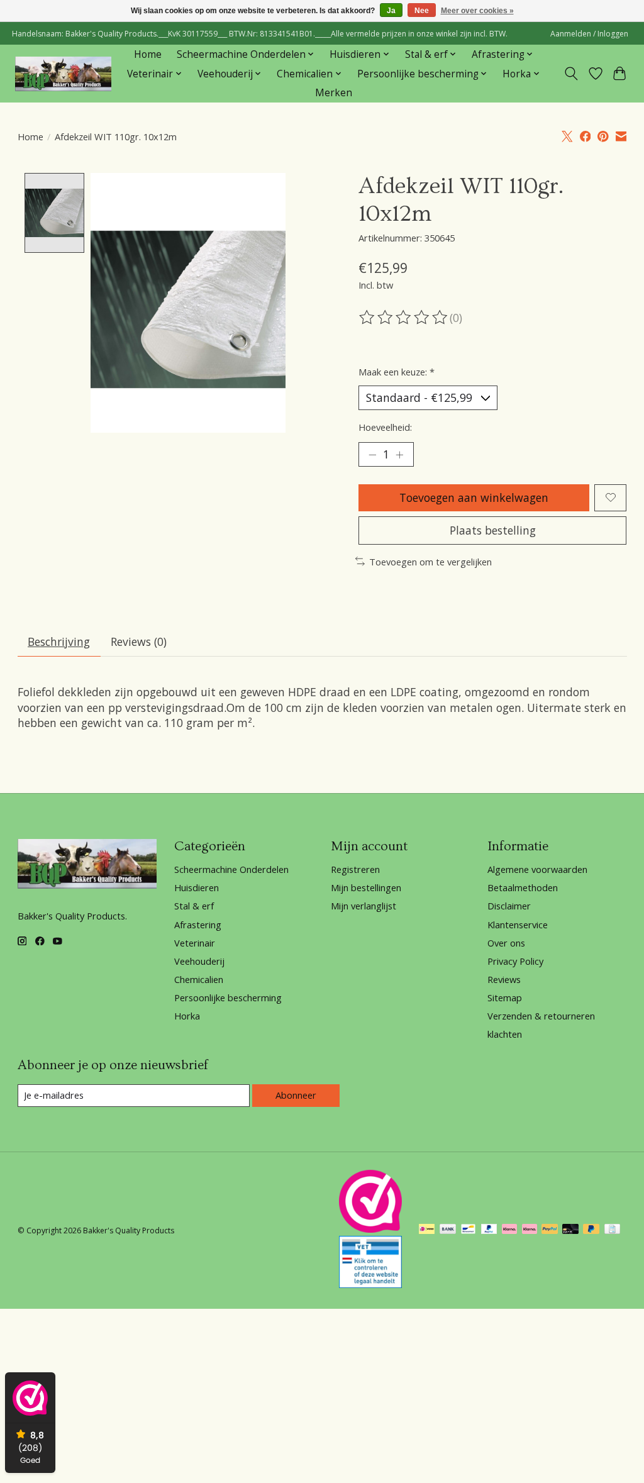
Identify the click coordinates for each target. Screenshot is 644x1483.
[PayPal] (489, 1230)
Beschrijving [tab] (59, 641)
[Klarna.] (529, 1230)
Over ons (506, 942)
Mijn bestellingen (366, 887)
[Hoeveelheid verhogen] (399, 454)
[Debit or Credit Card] (570, 1230)
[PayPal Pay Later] (591, 1230)
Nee (421, 10)
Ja (391, 10)
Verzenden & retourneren (541, 1015)
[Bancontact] (468, 1230)
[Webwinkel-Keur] (370, 1228)
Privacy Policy (515, 961)
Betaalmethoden (522, 887)
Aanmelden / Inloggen (589, 33)
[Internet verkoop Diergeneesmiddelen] (370, 1283)
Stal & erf (194, 905)
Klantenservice (517, 924)
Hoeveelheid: (385, 427)
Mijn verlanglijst (363, 905)
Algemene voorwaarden (537, 869)
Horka (187, 1015)
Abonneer (295, 1095)
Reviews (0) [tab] (139, 641)
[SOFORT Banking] (509, 1230)
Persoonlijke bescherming (228, 997)
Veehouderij (199, 961)
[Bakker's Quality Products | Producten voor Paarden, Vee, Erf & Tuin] (63, 74)
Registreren (355, 869)
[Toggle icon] (571, 73)
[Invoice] (612, 1230)
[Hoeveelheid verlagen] (372, 454)
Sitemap (504, 997)
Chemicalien (198, 979)
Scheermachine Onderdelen (231, 869)
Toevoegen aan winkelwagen (473, 497)
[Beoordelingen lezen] (404, 317)
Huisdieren (196, 887)
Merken (333, 92)
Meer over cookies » (477, 10)
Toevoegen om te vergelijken (430, 561)
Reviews (504, 979)
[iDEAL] (427, 1230)
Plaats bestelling (493, 530)
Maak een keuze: (396, 371)
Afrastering (197, 924)
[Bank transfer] (448, 1230)
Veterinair (194, 942)
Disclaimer (509, 905)
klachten (504, 1034)
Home (148, 54)
